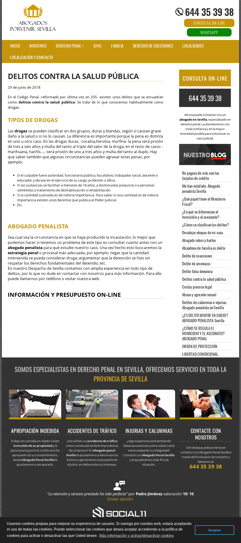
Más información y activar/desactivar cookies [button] (136, 536)
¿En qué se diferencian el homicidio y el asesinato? (200, 214)
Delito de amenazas (196, 263)
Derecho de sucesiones (153, 46)
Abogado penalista (38, 226)
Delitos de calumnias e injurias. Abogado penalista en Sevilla (204, 304)
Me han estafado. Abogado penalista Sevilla (201, 188)
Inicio (15, 46)
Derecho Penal (68, 46)
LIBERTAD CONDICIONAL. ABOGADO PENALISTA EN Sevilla (205, 356)
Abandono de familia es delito (203, 248)
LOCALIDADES (193, 46)
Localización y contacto (31, 57)
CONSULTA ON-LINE (205, 78)
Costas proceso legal (197, 287)
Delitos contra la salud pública (204, 279)
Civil (97, 46)
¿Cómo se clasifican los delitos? (205, 225)
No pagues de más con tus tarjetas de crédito (200, 175)
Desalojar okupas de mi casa (202, 232)
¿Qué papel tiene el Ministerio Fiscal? (203, 201)
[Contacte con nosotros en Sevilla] (206, 417)
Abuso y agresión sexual (199, 294)
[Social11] (120, 513)
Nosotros (37, 46)
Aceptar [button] (214, 530)
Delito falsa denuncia (197, 271)
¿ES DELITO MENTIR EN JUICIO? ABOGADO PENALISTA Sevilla (205, 317)
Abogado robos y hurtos (199, 240)
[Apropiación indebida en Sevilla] (35, 417)
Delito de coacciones (197, 256)
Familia (117, 46)
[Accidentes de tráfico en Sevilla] (92, 417)
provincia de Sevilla (120, 378)
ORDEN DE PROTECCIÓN (199, 346)
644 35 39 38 (209, 12)
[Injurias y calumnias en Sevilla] (149, 417)
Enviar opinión (120, 499)
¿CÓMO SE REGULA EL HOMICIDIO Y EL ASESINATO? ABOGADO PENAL (203, 333)
